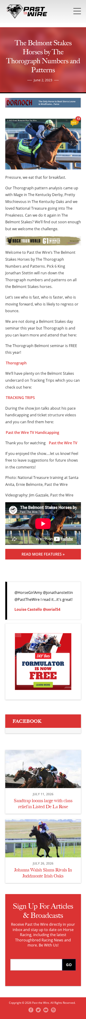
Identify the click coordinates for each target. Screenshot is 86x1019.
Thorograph (16, 363)
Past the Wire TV (63, 442)
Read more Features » (43, 554)
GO (69, 964)
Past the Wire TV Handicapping (32, 432)
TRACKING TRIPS (20, 397)
